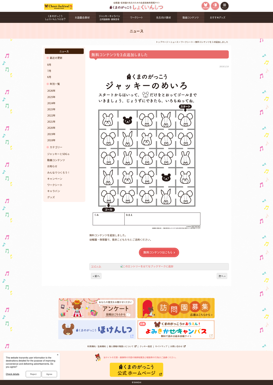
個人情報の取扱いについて (121, 346)
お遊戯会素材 (82, 17)
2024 (50, 103)
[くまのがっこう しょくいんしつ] (136, 10)
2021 (50, 121)
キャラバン (53, 191)
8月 (49, 64)
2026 (50, 90)
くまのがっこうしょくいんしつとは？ (55, 17)
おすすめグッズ (217, 17)
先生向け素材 (163, 17)
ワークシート (136, 17)
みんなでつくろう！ (58, 172)
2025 (50, 97)
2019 (50, 134)
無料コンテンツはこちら (157, 252)
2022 (50, 115)
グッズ (51, 197)
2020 (50, 128)
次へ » (221, 276)
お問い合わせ (176, 346)
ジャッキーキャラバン (109, 17)
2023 (50, 109)
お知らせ (52, 166)
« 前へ (96, 276)
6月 (49, 77)
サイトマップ (161, 346)
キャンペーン (54, 179)
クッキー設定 (146, 346)
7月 (49, 71)
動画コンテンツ (190, 17)
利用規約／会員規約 (96, 346)
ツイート (96, 266)
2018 (50, 140)
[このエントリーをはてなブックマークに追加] (146, 266)
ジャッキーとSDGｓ (58, 154)
